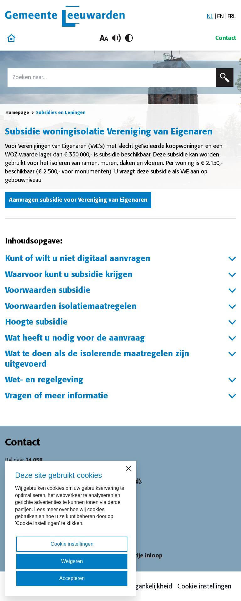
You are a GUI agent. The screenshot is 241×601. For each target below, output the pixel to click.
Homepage (17, 112)
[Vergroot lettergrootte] (103, 38)
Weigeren (72, 561)
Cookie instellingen (204, 586)
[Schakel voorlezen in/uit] (116, 38)
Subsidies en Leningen (61, 112)
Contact (225, 38)
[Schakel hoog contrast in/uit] (129, 38)
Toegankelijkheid (148, 586)
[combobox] (112, 77)
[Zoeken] (224, 77)
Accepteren (72, 578)
